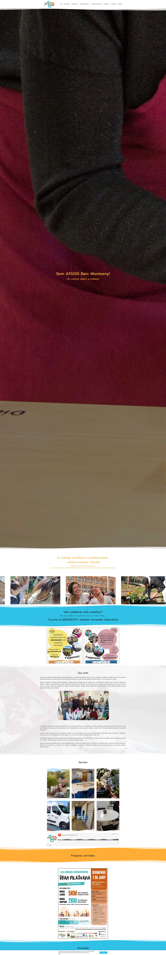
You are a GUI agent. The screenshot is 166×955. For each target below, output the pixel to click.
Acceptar (103, 952)
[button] (1, 590)
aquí (59, 953)
